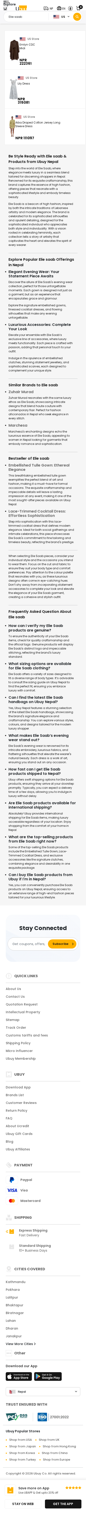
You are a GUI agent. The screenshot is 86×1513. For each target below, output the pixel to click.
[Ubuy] (21, 8)
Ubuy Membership (21, 1058)
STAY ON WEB (23, 1504)
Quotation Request (22, 1004)
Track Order (16, 1027)
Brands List (15, 1095)
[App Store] (19, 1378)
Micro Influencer (19, 1051)
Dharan (12, 1328)
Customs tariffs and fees (27, 1035)
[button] (49, 8)
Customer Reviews (21, 1103)
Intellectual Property (23, 1012)
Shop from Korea (22, 1453)
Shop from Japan (22, 1446)
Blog (9, 1141)
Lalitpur (12, 1297)
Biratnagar (15, 1313)
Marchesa (17, 425)
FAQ (9, 1118)
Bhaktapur (14, 1305)
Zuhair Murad (20, 391)
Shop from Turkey (22, 1459)
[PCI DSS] (16, 1417)
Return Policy (16, 1110)
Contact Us (15, 996)
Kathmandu (15, 1282)
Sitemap (12, 1020)
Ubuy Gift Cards (19, 1134)
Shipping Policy (18, 1043)
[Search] (77, 17)
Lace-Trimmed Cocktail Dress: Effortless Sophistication (37, 513)
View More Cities (20, 1344)
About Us (13, 989)
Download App (18, 1087)
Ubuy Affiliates (18, 1149)
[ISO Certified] (51, 1417)
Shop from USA (20, 1440)
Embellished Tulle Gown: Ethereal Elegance (38, 467)
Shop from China (54, 1453)
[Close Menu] (5, 10)
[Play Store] (48, 1378)
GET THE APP (63, 1504)
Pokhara (13, 1289)
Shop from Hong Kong (59, 1446)
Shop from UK (49, 1440)
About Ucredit (17, 1126)
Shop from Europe (56, 1459)
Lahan (11, 1320)
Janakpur (14, 1336)
